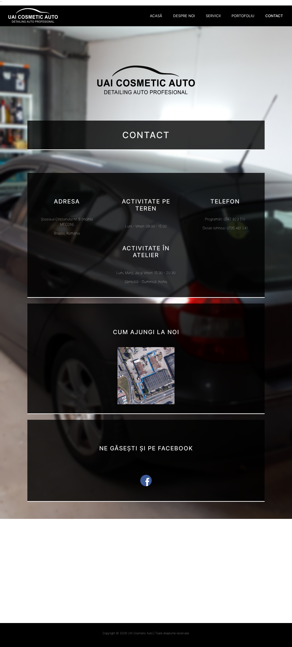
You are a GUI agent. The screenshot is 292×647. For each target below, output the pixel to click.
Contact (274, 15)
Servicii (213, 15)
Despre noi (184, 15)
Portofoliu (243, 15)
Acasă (156, 15)
